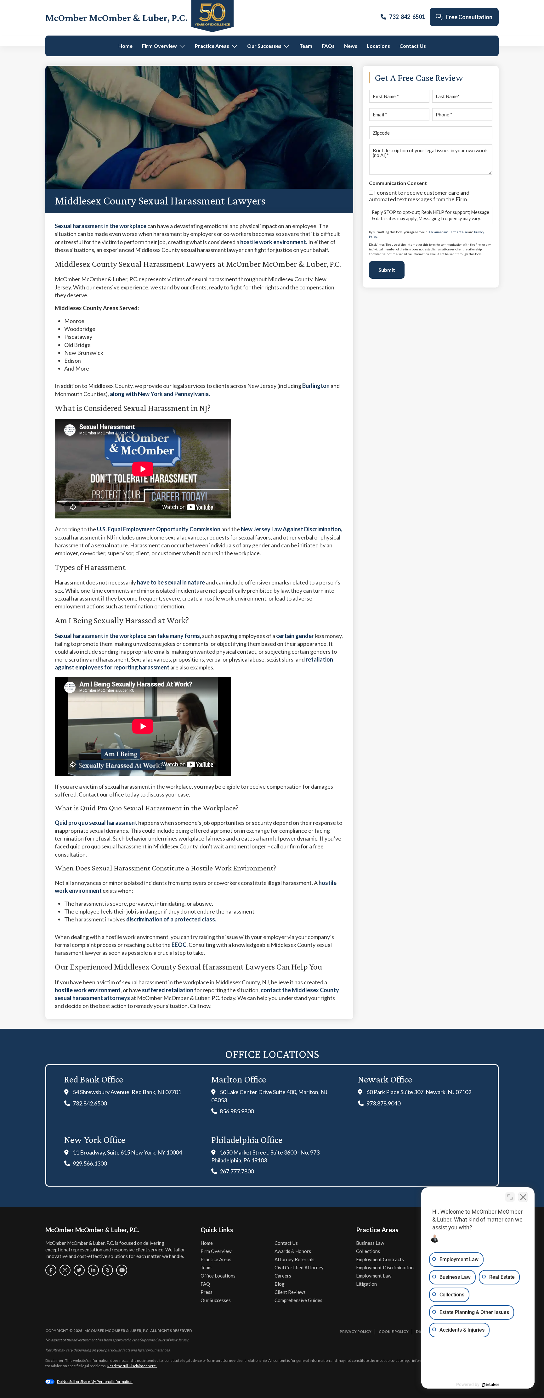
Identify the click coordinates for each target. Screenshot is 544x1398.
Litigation (366, 1284)
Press (206, 1292)
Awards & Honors (293, 1251)
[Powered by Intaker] (490, 1385)
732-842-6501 (407, 16)
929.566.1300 (90, 1163)
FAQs (328, 46)
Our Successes (264, 46)
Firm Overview (159, 46)
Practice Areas (212, 46)
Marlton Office (238, 1079)
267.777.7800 (237, 1171)
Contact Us (413, 46)
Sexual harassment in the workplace (100, 635)
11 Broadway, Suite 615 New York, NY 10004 (127, 1152)
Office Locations (218, 1275)
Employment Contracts (380, 1259)
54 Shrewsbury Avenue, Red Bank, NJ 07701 (127, 1091)
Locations (378, 46)
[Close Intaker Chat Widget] (523, 1197)
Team (305, 46)
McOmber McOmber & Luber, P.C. (116, 17)
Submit (386, 270)
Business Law (370, 1243)
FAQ (205, 1284)
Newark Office (385, 1079)
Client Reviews (290, 1292)
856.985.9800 (237, 1111)
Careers (283, 1275)
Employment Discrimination (385, 1267)
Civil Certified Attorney (299, 1267)
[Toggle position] (510, 1197)
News (350, 46)
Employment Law (373, 1275)
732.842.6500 (90, 1103)
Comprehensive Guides (298, 1300)
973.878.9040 (383, 1103)
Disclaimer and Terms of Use (448, 232)
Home (125, 46)
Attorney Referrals (294, 1259)
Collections (368, 1251)
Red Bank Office (93, 1079)
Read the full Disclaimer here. (132, 1365)
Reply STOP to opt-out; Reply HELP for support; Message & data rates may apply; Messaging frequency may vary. (430, 215)
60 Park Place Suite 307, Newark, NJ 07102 (418, 1091)
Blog (280, 1284)
